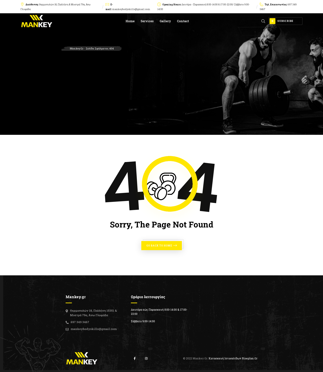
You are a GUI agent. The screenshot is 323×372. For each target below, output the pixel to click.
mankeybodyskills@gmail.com (131, 9)
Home (130, 21)
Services (147, 21)
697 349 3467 (80, 322)
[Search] (263, 21)
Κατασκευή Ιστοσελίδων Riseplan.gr (233, 358)
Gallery (165, 21)
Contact (183, 21)
